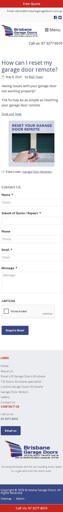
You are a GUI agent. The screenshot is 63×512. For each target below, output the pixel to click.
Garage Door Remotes (37, 172)
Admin (20, 498)
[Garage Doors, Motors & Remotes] (19, 36)
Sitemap (6, 498)
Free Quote (31, 4)
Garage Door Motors (14, 392)
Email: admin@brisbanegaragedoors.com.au (34, 11)
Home (5, 366)
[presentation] (28, 311)
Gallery (5, 397)
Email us (10, 431)
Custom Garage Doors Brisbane (22, 387)
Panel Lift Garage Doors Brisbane (23, 376)
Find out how (11, 114)
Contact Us (8, 402)
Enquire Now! (15, 330)
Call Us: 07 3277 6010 (31, 508)
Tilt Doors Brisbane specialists (21, 382)
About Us (7, 371)
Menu (54, 30)
